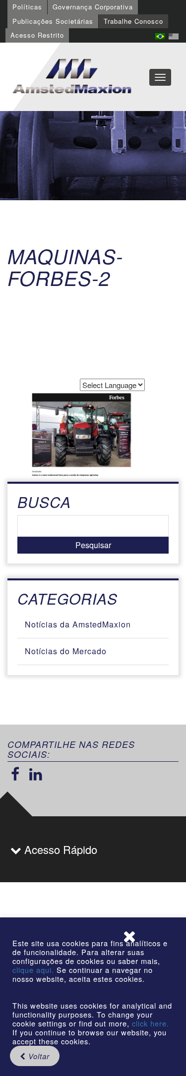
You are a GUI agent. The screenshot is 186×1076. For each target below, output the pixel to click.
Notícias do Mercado (66, 651)
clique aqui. (34, 969)
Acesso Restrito (37, 35)
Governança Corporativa (93, 6)
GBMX (71, 76)
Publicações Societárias (52, 21)
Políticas (27, 6)
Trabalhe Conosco (133, 21)
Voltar (38, 1056)
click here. (150, 1023)
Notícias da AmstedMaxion (78, 624)
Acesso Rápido (59, 849)
